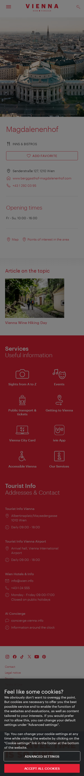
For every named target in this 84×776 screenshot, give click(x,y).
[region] (42, 727)
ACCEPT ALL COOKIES (42, 768)
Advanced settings (42, 756)
